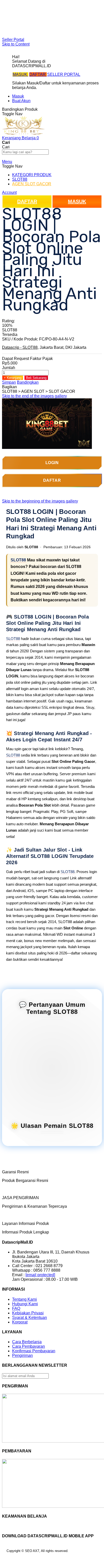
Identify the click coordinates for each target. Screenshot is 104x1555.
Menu (7, 161)
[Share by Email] (42, 387)
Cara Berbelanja (27, 13)
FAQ (16, 31)
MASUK (20, 74)
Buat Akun (21, 101)
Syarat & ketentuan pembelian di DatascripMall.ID (56, 22)
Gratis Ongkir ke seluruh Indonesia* (43, 17)
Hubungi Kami (25, 1304)
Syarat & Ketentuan (29, 1317)
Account (9, 192)
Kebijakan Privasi (28, 1313)
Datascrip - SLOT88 (20, 347)
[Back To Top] (4, 1551)
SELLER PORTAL (63, 74)
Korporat (20, 1322)
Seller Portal (13, 39)
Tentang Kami (24, 1299)
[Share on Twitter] (29, 387)
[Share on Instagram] (38, 387)
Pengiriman (22, 1355)
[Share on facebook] (24, 387)
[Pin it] (33, 387)
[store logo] (23, 133)
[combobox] (25, 152)
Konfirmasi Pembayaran (33, 1351)
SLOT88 (18, 560)
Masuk (18, 96)
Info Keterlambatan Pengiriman (40, 26)
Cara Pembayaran (28, 1346)
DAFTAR (38, 74)
